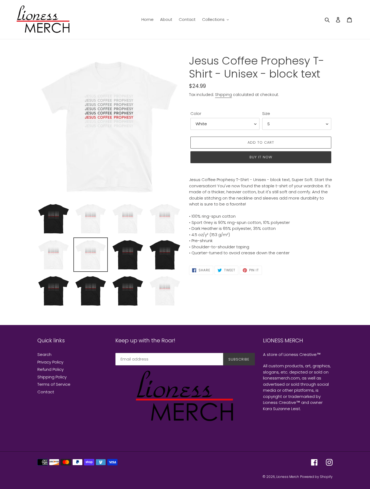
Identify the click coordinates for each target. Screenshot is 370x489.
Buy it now (260, 157)
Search (44, 354)
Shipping (223, 94)
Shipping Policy (52, 377)
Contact (45, 392)
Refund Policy (50, 369)
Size (266, 113)
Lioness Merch (287, 476)
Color (195, 113)
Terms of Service (53, 384)
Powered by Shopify (316, 476)
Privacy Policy (50, 362)
